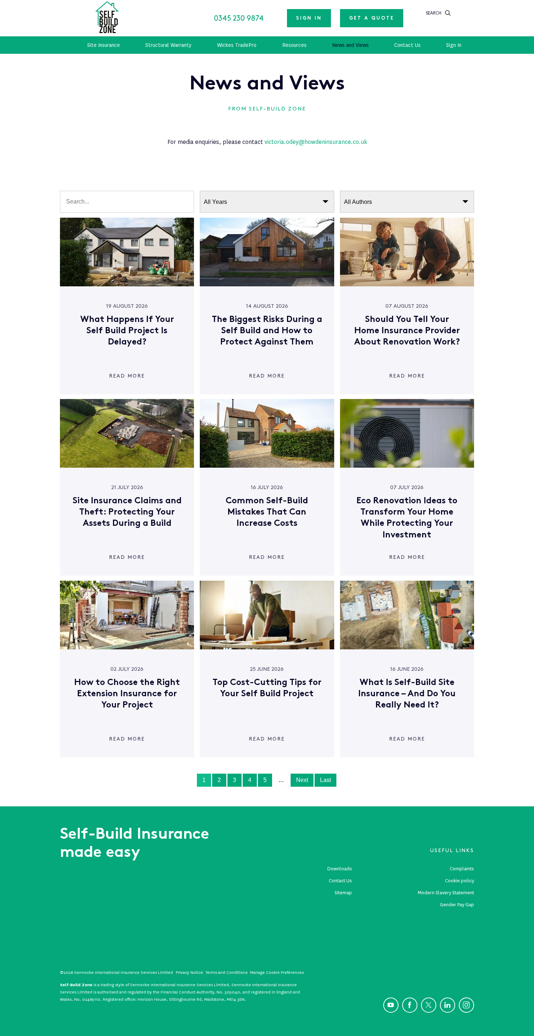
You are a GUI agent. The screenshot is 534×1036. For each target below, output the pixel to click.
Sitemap (343, 892)
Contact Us (340, 880)
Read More (127, 376)
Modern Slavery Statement (446, 892)
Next (302, 780)
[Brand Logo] (107, 18)
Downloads (339, 868)
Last (325, 780)
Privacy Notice (189, 972)
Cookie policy (459, 880)
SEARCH (433, 13)
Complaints (462, 868)
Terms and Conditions (226, 972)
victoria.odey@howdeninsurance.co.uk (315, 142)
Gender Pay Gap (457, 904)
